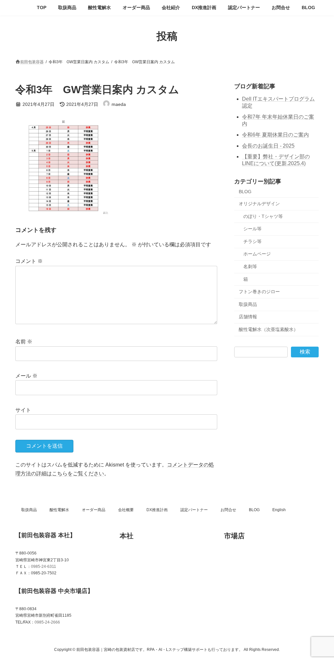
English (279, 510)
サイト (23, 410)
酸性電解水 (59, 510)
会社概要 (126, 510)
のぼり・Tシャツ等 (263, 216)
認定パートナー (194, 510)
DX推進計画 (157, 510)
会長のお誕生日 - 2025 (268, 145)
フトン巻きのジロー (259, 291)
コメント (29, 261)
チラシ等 (252, 241)
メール (26, 376)
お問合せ (228, 510)
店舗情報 (248, 316)
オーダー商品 (93, 510)
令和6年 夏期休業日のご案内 (275, 134)
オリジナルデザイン (259, 203)
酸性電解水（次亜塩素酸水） (268, 329)
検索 (305, 351)
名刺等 (250, 266)
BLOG (245, 191)
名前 (23, 342)
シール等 (252, 228)
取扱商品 (248, 304)
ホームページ (257, 253)
